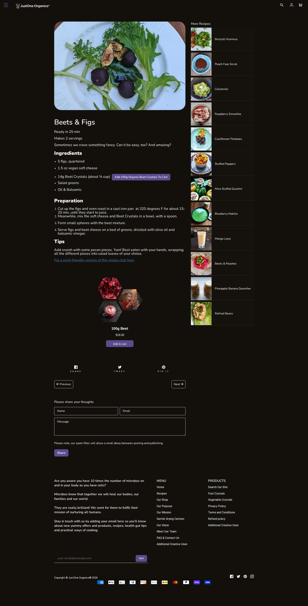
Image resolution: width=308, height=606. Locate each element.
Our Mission (164, 512)
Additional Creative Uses (172, 544)
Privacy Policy (217, 506)
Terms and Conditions (221, 512)
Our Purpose (164, 506)
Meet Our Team (166, 531)
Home (160, 487)
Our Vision (163, 525)
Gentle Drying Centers (170, 518)
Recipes (162, 493)
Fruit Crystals (216, 493)
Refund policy (216, 518)
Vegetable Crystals (220, 499)
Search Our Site (218, 487)
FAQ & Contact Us (168, 538)
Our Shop (162, 499)
